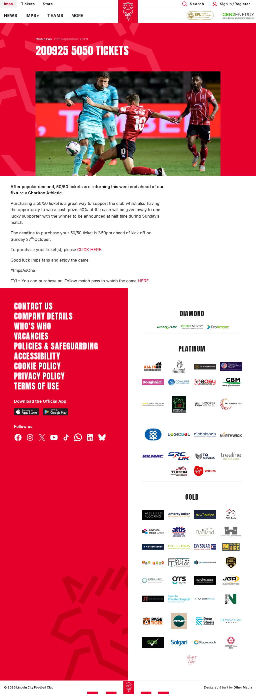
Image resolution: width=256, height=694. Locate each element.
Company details (43, 316)
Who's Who (32, 326)
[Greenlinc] (179, 404)
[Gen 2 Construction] (153, 404)
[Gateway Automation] (205, 562)
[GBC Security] (231, 562)
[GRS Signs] (179, 580)
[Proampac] (218, 327)
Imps (8, 4)
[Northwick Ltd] (231, 434)
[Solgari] (179, 643)
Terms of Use (36, 386)
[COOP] (153, 434)
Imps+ (32, 15)
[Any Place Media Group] (153, 531)
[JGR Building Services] (231, 580)
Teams (55, 15)
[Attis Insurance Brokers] (179, 531)
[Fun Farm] (153, 562)
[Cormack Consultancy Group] (231, 366)
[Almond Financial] (179, 366)
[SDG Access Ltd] (153, 642)
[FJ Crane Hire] (231, 547)
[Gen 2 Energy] (192, 327)
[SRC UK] (179, 456)
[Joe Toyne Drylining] (153, 599)
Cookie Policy (37, 366)
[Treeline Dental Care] (231, 456)
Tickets (28, 4)
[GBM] (231, 382)
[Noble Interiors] (231, 599)
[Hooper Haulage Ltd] (205, 404)
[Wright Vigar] (192, 660)
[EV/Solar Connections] (205, 546)
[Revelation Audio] (231, 621)
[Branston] (166, 327)
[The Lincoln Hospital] (179, 599)
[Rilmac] (153, 456)
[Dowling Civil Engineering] (179, 382)
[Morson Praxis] (205, 599)
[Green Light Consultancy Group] (153, 580)
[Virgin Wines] (205, 471)
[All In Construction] (153, 366)
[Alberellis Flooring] (153, 515)
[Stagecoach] (205, 642)
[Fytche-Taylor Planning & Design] (179, 562)
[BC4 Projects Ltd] (205, 366)
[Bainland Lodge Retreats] (205, 531)
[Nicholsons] (205, 434)
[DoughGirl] (153, 382)
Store (48, 4)
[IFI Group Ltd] (231, 404)
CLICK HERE (89, 249)
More (77, 15)
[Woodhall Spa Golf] (231, 642)
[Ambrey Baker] (179, 514)
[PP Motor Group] (179, 621)
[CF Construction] (153, 547)
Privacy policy (39, 376)
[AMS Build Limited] (231, 514)
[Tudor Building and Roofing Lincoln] (179, 470)
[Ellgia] (179, 547)
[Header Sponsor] (238, 15)
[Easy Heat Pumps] (205, 382)
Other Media (243, 687)
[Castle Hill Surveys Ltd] (231, 531)
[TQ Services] (205, 456)
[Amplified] (205, 514)
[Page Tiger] (153, 621)
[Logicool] (179, 434)
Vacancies (31, 336)
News (11, 15)
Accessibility (37, 356)
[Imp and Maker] (205, 580)
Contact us (33, 306)
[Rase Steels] (205, 621)
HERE (143, 280)
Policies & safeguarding (56, 346)
